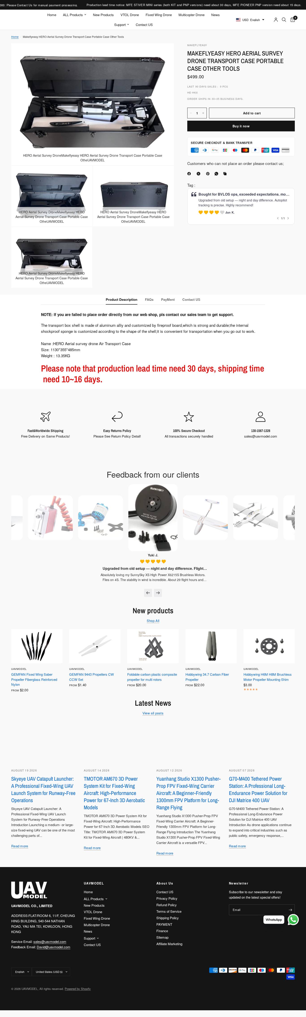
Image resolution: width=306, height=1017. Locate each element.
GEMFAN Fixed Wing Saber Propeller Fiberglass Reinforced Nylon (34, 679)
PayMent (168, 299)
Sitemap (162, 937)
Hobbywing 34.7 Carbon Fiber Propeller (207, 677)
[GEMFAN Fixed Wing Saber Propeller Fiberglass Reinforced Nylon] (36, 646)
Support (120, 24)
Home (51, 14)
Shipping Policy (167, 917)
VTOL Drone (130, 14)
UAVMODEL (19, 669)
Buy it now (241, 126)
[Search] (284, 20)
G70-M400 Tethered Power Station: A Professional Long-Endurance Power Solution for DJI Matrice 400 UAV (258, 789)
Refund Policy (166, 904)
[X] (199, 173)
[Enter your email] (290, 909)
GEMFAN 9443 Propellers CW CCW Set (91, 677)
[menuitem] (52, 15)
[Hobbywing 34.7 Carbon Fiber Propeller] (211, 646)
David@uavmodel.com (53, 946)
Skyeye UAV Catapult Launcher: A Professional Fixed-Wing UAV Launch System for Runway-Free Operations (43, 789)
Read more (19, 846)
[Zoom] (164, 52)
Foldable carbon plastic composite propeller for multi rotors (152, 677)
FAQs (149, 299)
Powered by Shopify (78, 989)
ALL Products (73, 14)
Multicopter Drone (192, 14)
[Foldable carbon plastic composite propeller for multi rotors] (153, 646)
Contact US (144, 24)
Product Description (121, 299)
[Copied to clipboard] (225, 173)
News (215, 14)
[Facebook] (190, 173)
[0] (291, 20)
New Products (103, 14)
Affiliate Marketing (169, 943)
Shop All (153, 620)
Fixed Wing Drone (159, 14)
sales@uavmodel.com (49, 941)
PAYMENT (164, 924)
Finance (162, 930)
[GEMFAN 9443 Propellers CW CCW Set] (95, 646)
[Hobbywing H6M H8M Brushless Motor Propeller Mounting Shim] (269, 646)
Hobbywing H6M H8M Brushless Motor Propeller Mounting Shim (268, 677)
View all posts (153, 713)
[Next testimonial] (158, 593)
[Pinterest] (208, 173)
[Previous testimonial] (148, 593)
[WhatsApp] (217, 173)
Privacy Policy (166, 898)
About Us (164, 883)
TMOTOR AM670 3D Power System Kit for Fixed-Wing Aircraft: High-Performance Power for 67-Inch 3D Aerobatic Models (114, 793)
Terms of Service (168, 911)
